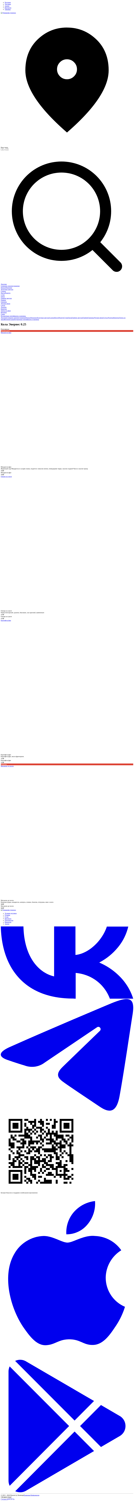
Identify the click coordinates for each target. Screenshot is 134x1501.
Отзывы (7, 915)
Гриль (3, 296)
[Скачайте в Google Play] (67, 1492)
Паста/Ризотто (5, 293)
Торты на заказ (6, 311)
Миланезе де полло (7, 766)
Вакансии (8, 922)
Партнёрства (9, 920)
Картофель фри (6, 620)
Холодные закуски (7, 289)
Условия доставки (11, 913)
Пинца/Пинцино (6, 288)
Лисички (4, 284)
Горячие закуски (6, 298)
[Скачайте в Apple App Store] (67, 1359)
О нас (7, 917)
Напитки (4, 309)
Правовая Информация (31, 1495)
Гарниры (4, 302)
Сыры (3, 314)
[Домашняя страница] (8, 13)
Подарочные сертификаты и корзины (13, 316)
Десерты (3, 307)
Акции (7, 924)
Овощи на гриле (6, 476)
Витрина (4, 312)
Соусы (3, 305)
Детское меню (5, 303)
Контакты (8, 918)
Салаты (3, 291)
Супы (3, 295)
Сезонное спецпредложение (10, 286)
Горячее (3, 300)
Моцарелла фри (6, 333)
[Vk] (67, 998)
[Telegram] (67, 1110)
